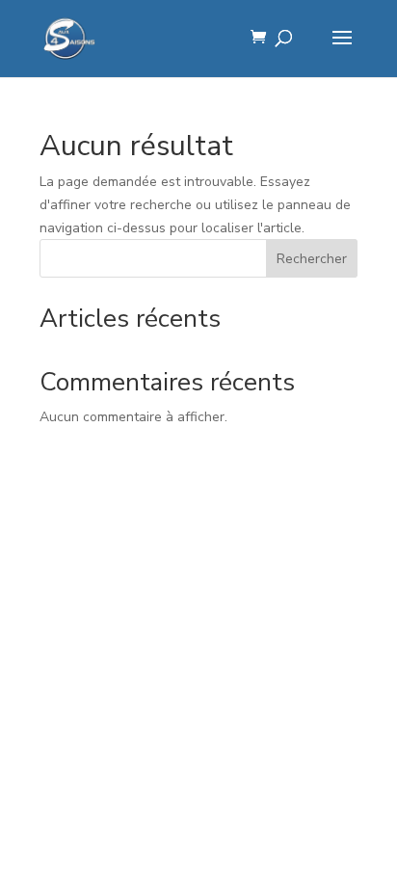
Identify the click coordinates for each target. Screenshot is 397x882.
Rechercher (312, 259)
